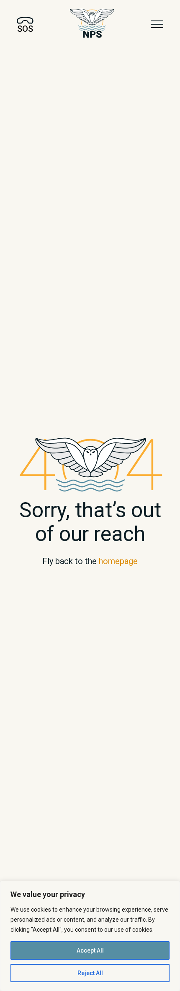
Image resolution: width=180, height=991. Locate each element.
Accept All (90, 950)
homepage (118, 561)
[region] (90, 936)
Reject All (90, 973)
